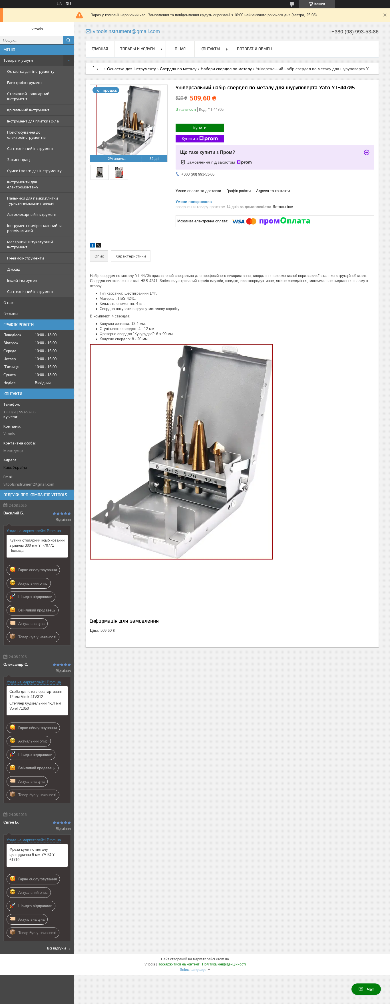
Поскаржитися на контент (179, 964)
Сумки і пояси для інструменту (34, 170)
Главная (100, 49)
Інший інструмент (23, 280)
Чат (370, 989)
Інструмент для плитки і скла (33, 121)
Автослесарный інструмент (32, 214)
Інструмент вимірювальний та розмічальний (35, 228)
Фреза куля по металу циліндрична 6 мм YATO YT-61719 (33, 854)
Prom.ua (222, 959)
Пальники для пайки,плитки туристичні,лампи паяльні (32, 201)
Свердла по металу (178, 69)
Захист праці (19, 159)
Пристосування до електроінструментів (26, 135)
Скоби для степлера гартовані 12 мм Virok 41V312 (35, 694)
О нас (8, 302)
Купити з (190, 138)
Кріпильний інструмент (28, 109)
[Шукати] (68, 40)
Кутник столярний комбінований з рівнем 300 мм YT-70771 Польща (37, 545)
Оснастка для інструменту (31, 71)
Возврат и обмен (254, 49)
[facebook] (92, 246)
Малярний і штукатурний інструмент (30, 244)
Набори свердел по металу (226, 69)
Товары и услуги (18, 60)
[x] (98, 246)
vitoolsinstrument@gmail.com (28, 484)
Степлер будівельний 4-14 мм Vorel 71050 (35, 706)
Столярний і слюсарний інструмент (28, 96)
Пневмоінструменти (25, 258)
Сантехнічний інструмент (30, 148)
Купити (199, 127)
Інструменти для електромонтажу (22, 184)
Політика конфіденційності (224, 964)
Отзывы (10, 313)
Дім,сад (13, 269)
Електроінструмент (24, 82)
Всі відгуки (56, 948)
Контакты (210, 49)
